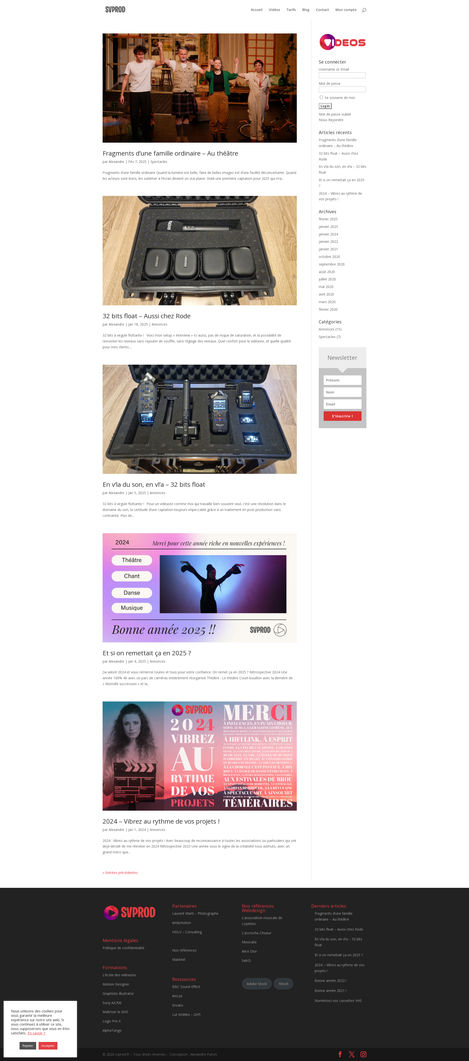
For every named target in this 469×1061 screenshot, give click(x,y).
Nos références (184, 950)
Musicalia (249, 942)
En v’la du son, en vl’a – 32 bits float (154, 484)
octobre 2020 (329, 256)
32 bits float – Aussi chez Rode (147, 315)
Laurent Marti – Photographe (195, 913)
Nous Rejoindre (331, 119)
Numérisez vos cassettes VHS (338, 1000)
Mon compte (346, 10)
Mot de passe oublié (335, 114)
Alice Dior (249, 951)
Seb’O (246, 960)
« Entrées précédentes (120, 872)
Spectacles (158, 161)
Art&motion (181, 922)
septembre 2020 (332, 264)
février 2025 (328, 219)
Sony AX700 (112, 1002)
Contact (322, 10)
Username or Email (334, 69)
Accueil (257, 10)
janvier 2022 (328, 241)
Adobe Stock (257, 983)
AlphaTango (112, 1030)
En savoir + (37, 1033)
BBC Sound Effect (186, 986)
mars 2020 (327, 301)
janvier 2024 (328, 234)
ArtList (177, 996)
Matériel (178, 959)
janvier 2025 (328, 226)
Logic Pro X (112, 1021)
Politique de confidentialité (123, 947)
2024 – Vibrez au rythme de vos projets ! (161, 821)
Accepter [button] (48, 1045)
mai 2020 (326, 286)
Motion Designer (116, 984)
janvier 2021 (328, 249)
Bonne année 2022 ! (330, 980)
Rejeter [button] (27, 1045)
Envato (177, 1005)
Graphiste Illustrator (118, 993)
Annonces (159, 324)
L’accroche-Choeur (256, 933)
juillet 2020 (327, 279)
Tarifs (291, 10)
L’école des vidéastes (119, 975)
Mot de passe (330, 83)
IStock (283, 983)
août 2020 (327, 271)
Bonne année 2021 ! (330, 990)
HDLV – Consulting (187, 932)
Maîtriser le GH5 (115, 1011)
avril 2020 (326, 294)
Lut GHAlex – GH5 (186, 1014)
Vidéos (274, 10)
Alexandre (116, 161)
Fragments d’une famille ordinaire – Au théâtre (170, 153)
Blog (305, 10)
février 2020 (328, 309)
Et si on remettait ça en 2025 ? (147, 652)
